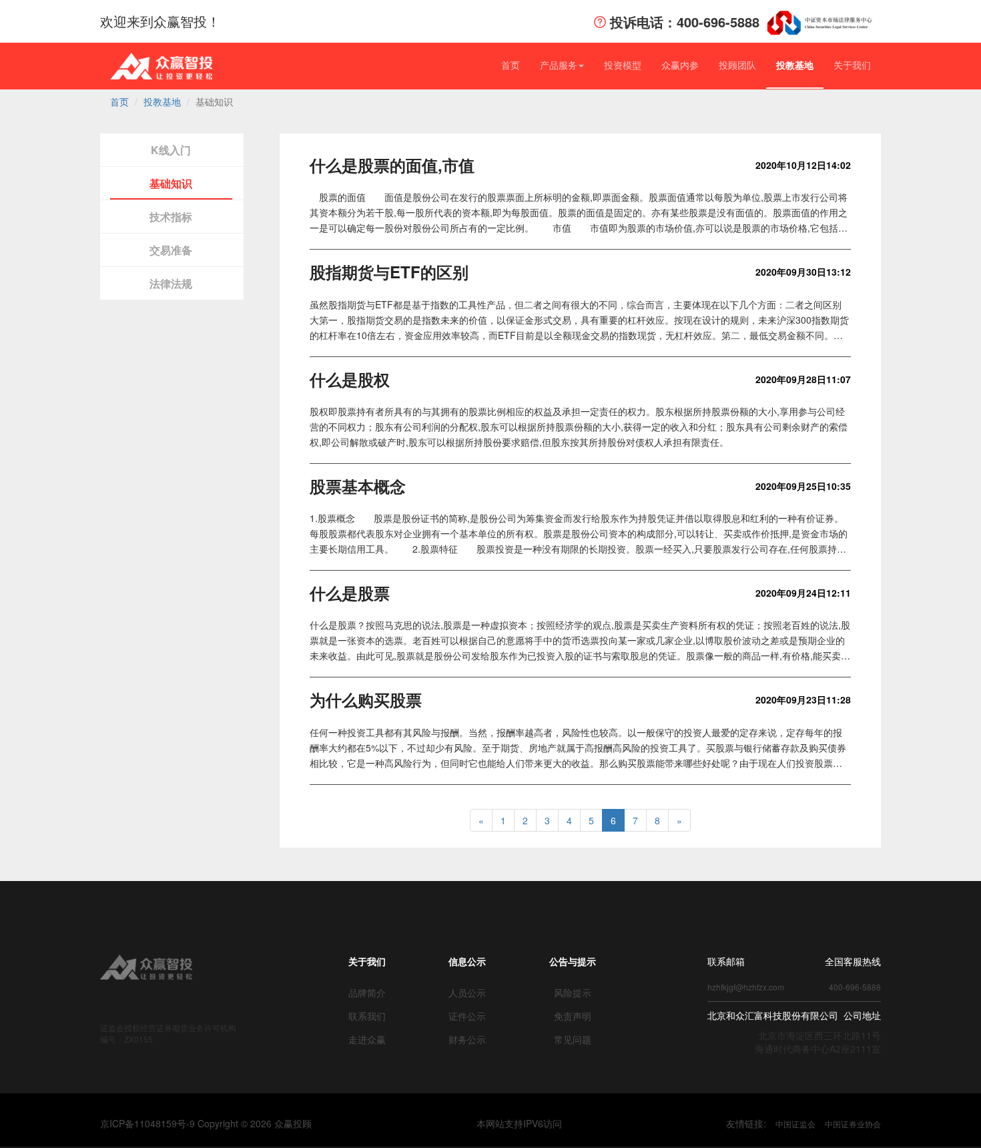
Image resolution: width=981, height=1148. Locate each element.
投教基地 (794, 64)
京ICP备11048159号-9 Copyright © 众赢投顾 (206, 1123)
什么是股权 (350, 379)
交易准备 (170, 250)
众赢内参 (680, 64)
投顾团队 (737, 64)
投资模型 (622, 64)
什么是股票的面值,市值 (392, 165)
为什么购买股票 (366, 699)
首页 (510, 64)
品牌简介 (367, 992)
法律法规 (170, 283)
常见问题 (572, 1039)
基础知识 (170, 183)
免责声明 (572, 1016)
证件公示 (467, 1016)
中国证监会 (795, 1123)
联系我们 (367, 1016)
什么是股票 (350, 592)
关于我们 (852, 64)
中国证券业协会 (853, 1123)
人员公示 (467, 992)
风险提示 (572, 992)
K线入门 (171, 150)
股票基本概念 (358, 486)
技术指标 (170, 216)
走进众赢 (367, 1039)
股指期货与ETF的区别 (389, 271)
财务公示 (467, 1039)
